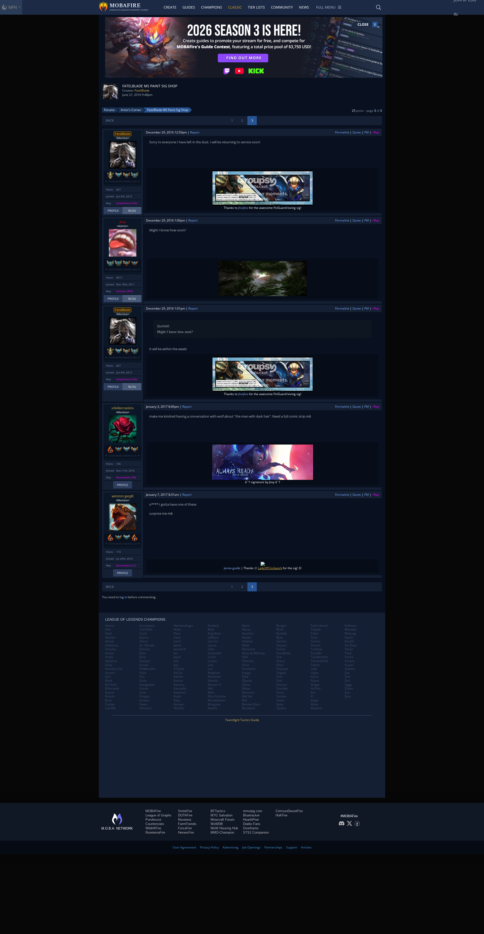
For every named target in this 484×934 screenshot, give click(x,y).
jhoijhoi (243, 208)
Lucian (212, 661)
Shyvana (282, 669)
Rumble (281, 633)
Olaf (245, 657)
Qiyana (247, 681)
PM (366, 132)
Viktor (315, 704)
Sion (279, 677)
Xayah (349, 638)
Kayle (177, 696)
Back (110, 120)
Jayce (177, 657)
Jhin (176, 661)
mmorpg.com (252, 811)
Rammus (248, 693)
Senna (280, 649)
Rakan (246, 688)
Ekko (142, 653)
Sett (279, 657)
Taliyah (316, 629)
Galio (143, 681)
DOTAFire (185, 815)
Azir (108, 677)
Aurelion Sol (113, 669)
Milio (211, 693)
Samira (281, 641)
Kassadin (180, 688)
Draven (144, 649)
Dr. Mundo (146, 645)
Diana (143, 641)
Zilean (349, 688)
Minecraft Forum (222, 819)
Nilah (245, 645)
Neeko (246, 638)
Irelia (177, 638)
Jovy (122, 221)
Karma (178, 681)
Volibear (350, 626)
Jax (176, 653)
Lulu (211, 665)
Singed (281, 673)
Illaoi (177, 633)
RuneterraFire (155, 832)
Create (170, 7)
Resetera (184, 819)
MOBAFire (153, 811)
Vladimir (316, 708)
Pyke (245, 677)
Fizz (142, 677)
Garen (143, 688)
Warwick (350, 629)
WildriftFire (153, 828)
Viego (314, 700)
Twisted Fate (319, 661)
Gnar (142, 693)
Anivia (109, 653)
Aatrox (109, 626)
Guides (189, 7)
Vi (312, 696)
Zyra (348, 696)
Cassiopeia (147, 626)
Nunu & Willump (253, 653)
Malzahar (214, 677)
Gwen (143, 704)
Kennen (179, 704)
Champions (211, 7)
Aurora (110, 673)
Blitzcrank (112, 688)
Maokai (213, 681)
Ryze (279, 638)
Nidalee (247, 641)
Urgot (315, 673)
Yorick (349, 657)
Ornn (245, 665)
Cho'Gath (146, 629)
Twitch (315, 665)
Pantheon (248, 669)
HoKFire (281, 815)
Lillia (211, 649)
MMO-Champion (222, 832)
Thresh (315, 645)
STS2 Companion (256, 832)
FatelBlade (142, 90)
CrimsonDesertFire (289, 811)
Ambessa (111, 645)
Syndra (281, 708)
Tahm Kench (319, 626)
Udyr (314, 669)
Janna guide (232, 568)
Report (194, 132)
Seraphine (283, 653)
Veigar (315, 685)
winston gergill (122, 496)
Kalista (178, 677)
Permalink (342, 132)
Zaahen (350, 669)
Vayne (315, 681)
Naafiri (212, 708)
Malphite (214, 673)
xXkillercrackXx (122, 408)
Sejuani (281, 645)
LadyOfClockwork (270, 568)
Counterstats (154, 824)
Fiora (142, 673)
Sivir (279, 681)
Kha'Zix (179, 708)
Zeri (347, 681)
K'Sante (179, 669)
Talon (314, 633)
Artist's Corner (131, 110)
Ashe (108, 665)
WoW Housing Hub (224, 828)
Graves (144, 700)
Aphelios (111, 661)
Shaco (280, 661)
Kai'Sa (178, 673)
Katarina (180, 693)
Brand (109, 693)
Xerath (349, 641)
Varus (315, 677)
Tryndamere (319, 657)
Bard (108, 681)
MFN (12, 7)
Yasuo (349, 649)
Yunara (350, 661)
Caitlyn (110, 704)
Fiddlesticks (147, 669)
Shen (279, 665)
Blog (132, 210)
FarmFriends (187, 824)
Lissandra (214, 653)
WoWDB (216, 824)
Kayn (177, 700)
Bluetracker (251, 815)
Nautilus (248, 633)
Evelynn (144, 661)
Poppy (246, 673)
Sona (279, 693)
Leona (212, 645)
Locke (212, 657)
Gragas (144, 696)
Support (291, 847)
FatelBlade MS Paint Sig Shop (167, 110)
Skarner (281, 685)
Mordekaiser (217, 700)
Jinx (176, 665)
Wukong (350, 633)
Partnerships (273, 847)
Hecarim (145, 708)
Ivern (177, 641)
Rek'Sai (247, 696)
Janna (178, 645)
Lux (210, 669)
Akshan (110, 638)
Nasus (246, 629)
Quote (356, 132)
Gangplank (147, 685)
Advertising (230, 847)
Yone (348, 653)
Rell (244, 700)
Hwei (177, 629)
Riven (280, 629)
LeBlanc (213, 638)
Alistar (109, 641)
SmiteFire (185, 811)
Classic (235, 7)
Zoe (347, 693)
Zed (347, 677)
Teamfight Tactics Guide (242, 720)
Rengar (281, 626)
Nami (246, 626)
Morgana (214, 704)
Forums (109, 110)
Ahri (108, 629)
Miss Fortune (217, 696)
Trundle (316, 653)
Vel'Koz (316, 688)
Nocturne (248, 649)
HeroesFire (186, 832)
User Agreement (184, 847)
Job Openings (251, 847)
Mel (210, 688)
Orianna (247, 661)
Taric (314, 638)
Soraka (281, 696)
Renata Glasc (251, 704)
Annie (109, 657)
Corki (143, 633)
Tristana (316, 649)
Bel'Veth (111, 685)
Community (282, 7)
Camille (110, 708)
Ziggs (348, 685)
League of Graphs (158, 815)
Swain (280, 700)
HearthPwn (251, 819)
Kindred (213, 626)
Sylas (280, 704)
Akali (108, 633)
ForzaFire (185, 828)
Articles (306, 847)
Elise (142, 657)
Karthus (179, 685)
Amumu (110, 649)
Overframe (250, 828)
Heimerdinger (183, 626)
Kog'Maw (214, 633)
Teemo (315, 641)
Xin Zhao (351, 645)
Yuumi (349, 665)
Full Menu (326, 7)
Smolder (282, 688)
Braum (110, 696)
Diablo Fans (251, 824)
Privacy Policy (209, 847)
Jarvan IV (180, 649)
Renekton (248, 708)
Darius (144, 638)
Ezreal (143, 665)
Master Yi (214, 685)
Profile (113, 210)
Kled (211, 629)
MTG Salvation (221, 815)
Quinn (246, 685)
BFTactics (217, 811)
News (304, 7)
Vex (313, 693)
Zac (347, 673)
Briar (108, 700)
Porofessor (153, 819)
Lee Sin (213, 641)
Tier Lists (256, 7)
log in (123, 597)
